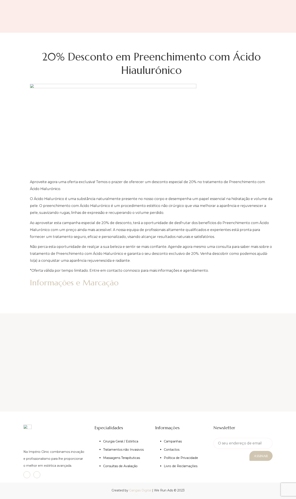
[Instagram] (36, 474)
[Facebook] (26, 474)
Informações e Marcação (74, 283)
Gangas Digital (140, 490)
